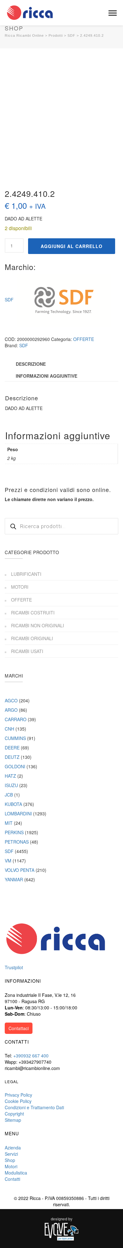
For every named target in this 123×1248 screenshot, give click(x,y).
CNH (9, 729)
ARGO (11, 710)
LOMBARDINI (18, 813)
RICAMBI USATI (27, 651)
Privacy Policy (18, 1095)
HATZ (10, 776)
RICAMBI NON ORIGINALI (37, 625)
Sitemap (13, 1120)
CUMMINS (15, 738)
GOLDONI (15, 766)
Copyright (14, 1113)
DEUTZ (12, 757)
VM (8, 860)
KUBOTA (13, 804)
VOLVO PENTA (19, 870)
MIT (9, 823)
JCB (9, 794)
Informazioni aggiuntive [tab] (46, 376)
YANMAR (14, 879)
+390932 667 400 (31, 1055)
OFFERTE (83, 339)
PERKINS (14, 832)
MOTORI (19, 587)
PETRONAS (17, 842)
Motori (11, 1166)
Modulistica (16, 1173)
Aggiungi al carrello (71, 246)
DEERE (12, 747)
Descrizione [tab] (31, 364)
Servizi (11, 1154)
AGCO (11, 700)
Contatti (12, 1179)
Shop (10, 1160)
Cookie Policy (18, 1101)
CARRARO (15, 719)
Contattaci (19, 1028)
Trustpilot (14, 967)
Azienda (13, 1147)
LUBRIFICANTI (26, 574)
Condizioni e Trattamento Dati (34, 1107)
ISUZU (11, 785)
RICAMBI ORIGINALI (32, 638)
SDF (9, 299)
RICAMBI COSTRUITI (33, 612)
